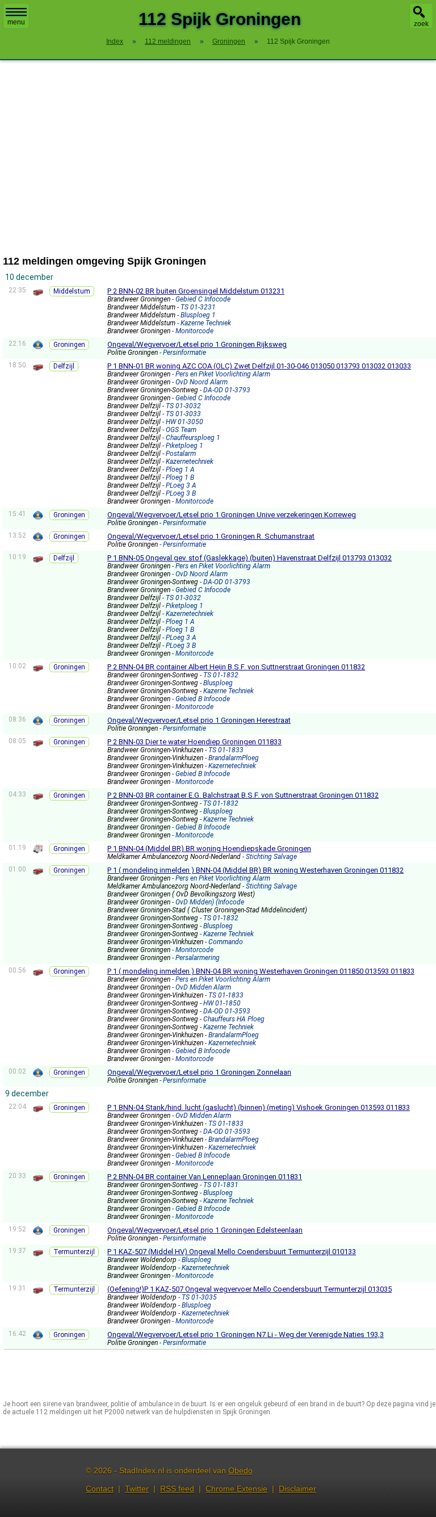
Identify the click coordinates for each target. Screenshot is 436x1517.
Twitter (137, 1488)
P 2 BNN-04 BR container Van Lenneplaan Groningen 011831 (204, 1176)
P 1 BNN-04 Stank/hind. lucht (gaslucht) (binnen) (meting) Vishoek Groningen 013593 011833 (258, 1107)
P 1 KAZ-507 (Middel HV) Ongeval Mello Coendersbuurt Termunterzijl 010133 (231, 1251)
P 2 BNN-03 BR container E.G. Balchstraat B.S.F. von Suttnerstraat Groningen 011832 (243, 795)
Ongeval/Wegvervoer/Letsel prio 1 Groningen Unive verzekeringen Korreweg (231, 514)
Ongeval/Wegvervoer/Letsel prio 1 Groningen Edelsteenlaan (205, 1230)
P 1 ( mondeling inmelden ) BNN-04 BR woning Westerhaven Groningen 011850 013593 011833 (260, 971)
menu (16, 22)
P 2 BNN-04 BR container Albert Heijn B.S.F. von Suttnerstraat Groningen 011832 (236, 667)
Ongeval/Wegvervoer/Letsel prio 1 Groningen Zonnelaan (199, 1072)
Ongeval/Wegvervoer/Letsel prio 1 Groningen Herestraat (199, 720)
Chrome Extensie (236, 1488)
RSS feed (177, 1488)
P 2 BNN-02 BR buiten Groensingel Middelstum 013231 (195, 291)
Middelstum (71, 291)
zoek (421, 24)
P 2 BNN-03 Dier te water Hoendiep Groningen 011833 (194, 741)
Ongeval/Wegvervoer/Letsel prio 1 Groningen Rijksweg (197, 344)
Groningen (69, 345)
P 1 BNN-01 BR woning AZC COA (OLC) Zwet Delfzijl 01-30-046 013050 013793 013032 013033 (259, 366)
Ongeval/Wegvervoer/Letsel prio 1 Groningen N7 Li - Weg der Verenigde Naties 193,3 (245, 1334)
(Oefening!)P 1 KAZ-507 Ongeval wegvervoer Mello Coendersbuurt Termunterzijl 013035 (249, 1289)
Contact (100, 1488)
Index (114, 41)
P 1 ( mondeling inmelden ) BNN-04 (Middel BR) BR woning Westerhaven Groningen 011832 (255, 870)
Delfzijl (63, 366)
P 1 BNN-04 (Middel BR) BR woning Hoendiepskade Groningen (209, 848)
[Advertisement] (218, 157)
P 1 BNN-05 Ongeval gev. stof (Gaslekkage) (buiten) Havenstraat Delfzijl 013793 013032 (249, 558)
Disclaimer (297, 1488)
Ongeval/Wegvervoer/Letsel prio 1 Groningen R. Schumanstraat (211, 536)
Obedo (240, 1470)
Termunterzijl (74, 1252)
